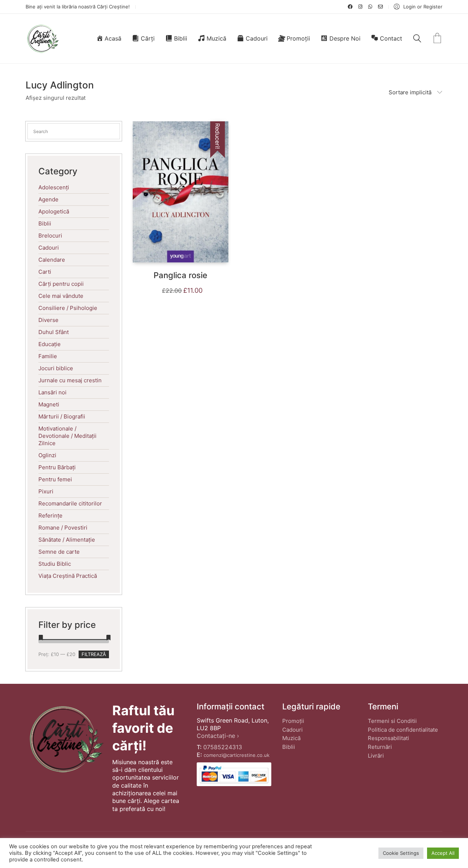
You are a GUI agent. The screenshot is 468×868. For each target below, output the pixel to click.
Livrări (376, 755)
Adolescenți (53, 187)
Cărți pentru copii (61, 283)
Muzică (291, 738)
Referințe (50, 515)
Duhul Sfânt (53, 332)
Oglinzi (47, 455)
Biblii (44, 223)
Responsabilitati (388, 738)
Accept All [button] (442, 853)
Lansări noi (52, 392)
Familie (47, 356)
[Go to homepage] (43, 38)
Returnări (380, 746)
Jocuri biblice (55, 368)
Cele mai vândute (60, 295)
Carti (44, 271)
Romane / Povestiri (62, 527)
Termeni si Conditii (392, 720)
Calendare (51, 259)
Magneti (48, 404)
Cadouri (48, 247)
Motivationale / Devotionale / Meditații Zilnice (67, 436)
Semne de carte (59, 551)
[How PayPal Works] (234, 774)
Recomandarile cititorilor (70, 503)
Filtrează (94, 654)
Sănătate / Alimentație (66, 539)
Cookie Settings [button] (401, 853)
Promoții (293, 720)
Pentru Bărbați (57, 467)
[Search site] (417, 39)
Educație (49, 344)
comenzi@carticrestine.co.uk (236, 755)
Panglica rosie (180, 275)
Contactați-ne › (218, 735)
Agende (48, 199)
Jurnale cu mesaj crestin (70, 380)
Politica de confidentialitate (403, 729)
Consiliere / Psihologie (67, 307)
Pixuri (45, 491)
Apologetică (53, 211)
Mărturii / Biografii (61, 416)
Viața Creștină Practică (67, 575)
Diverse (48, 320)
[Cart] (437, 38)
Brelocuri (50, 235)
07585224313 (222, 747)
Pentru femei (55, 479)
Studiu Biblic (54, 563)
